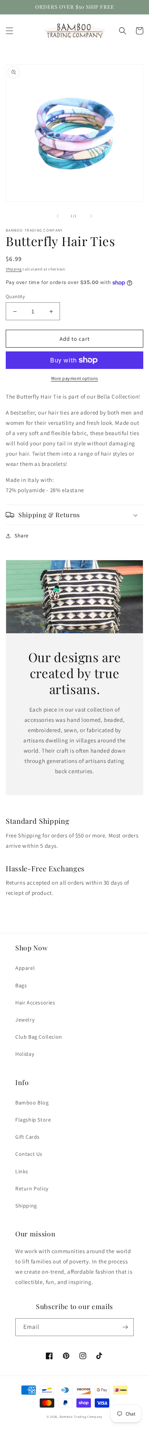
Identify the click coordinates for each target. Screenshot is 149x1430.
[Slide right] (91, 216)
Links (21, 1171)
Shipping (14, 269)
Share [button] (22, 535)
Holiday (24, 1053)
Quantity (15, 296)
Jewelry (24, 1019)
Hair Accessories (35, 1002)
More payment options (74, 378)
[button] (9, 30)
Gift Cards (27, 1136)
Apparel (25, 967)
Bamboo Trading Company (81, 1416)
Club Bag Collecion (38, 1036)
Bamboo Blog (32, 1102)
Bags (21, 985)
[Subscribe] (125, 1327)
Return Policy (32, 1188)
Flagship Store (33, 1119)
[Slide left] (57, 216)
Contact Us (28, 1153)
